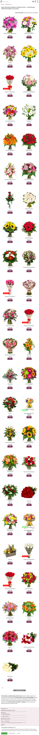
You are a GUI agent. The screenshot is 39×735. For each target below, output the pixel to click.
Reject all (18, 733)
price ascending (27, 12)
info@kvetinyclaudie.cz (6, 718)
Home (2, 4)
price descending (34, 12)
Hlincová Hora (8, 4)
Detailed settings (12, 733)
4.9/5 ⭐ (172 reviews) (5, 721)
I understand (4, 733)
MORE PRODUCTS (19, 690)
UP (3, 687)
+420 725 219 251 (5, 716)
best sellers (21, 12)
